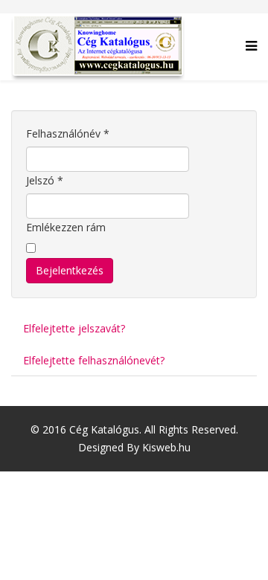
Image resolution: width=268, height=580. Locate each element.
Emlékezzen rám (66, 227)
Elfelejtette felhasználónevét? (94, 360)
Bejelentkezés (69, 270)
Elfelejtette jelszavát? (74, 328)
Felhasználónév (67, 133)
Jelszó (44, 180)
